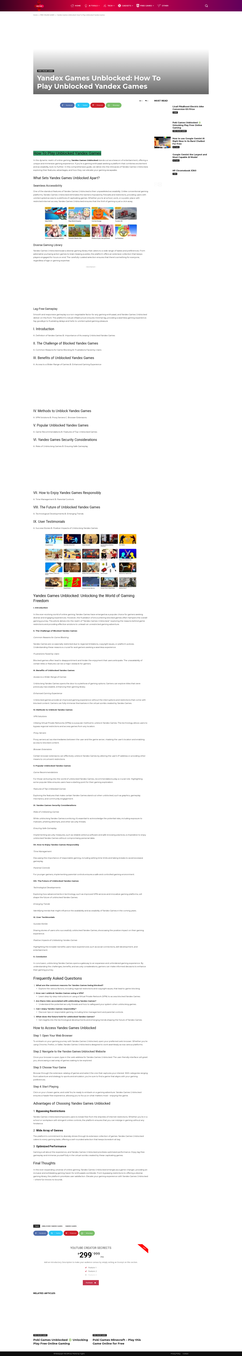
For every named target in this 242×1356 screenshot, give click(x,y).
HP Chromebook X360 (184, 170)
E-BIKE (175, 112)
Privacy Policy (175, 1354)
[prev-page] (155, 184)
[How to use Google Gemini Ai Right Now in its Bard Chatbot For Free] (162, 142)
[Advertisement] (90, 129)
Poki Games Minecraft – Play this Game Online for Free (117, 1341)
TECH (174, 174)
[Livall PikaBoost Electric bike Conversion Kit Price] (162, 110)
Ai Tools (176, 147)
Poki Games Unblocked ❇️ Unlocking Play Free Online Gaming (60, 1341)
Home (35, 15)
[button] (206, 5)
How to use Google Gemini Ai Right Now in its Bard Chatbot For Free (189, 141)
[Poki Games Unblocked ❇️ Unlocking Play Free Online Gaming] (61, 1316)
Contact (185, 1354)
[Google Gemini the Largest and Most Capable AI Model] (162, 158)
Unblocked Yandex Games (52, 1226)
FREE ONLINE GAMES (47, 15)
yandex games (71, 1226)
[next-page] (159, 184)
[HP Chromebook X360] (162, 174)
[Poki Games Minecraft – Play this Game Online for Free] (120, 1316)
